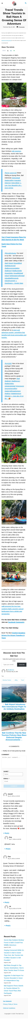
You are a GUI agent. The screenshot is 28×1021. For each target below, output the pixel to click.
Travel (22, 680)
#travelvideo (9, 273)
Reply (7, 833)
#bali (6, 263)
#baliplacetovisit (10, 266)
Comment (5, 754)
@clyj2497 (8, 363)
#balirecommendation (12, 268)
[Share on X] (7, 50)
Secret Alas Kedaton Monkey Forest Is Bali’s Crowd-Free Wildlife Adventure (14, 942)
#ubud (7, 276)
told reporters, (16, 151)
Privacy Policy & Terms (10, 1004)
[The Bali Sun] (14, 3)
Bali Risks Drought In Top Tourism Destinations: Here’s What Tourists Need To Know (14, 967)
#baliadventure (16, 393)
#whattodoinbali (10, 386)
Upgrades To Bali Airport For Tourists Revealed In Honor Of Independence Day (13, 978)
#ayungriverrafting (11, 388)
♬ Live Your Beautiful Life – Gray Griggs (13, 185)
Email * (6, 778)
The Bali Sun (11, 670)
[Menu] (2, 3)
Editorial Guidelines (9, 1008)
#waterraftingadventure (13, 391)
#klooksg (8, 396)
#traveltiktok (17, 263)
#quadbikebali (18, 273)
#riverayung (20, 386)
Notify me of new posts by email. (14, 751)
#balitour (8, 393)
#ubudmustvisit (10, 281)
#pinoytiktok (15, 183)
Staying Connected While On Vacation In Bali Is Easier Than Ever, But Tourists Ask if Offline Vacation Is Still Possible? (14, 955)
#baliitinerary (15, 381)
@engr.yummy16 (10, 173)
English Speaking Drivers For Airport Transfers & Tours (13, 635)
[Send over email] (13, 50)
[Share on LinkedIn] (10, 50)
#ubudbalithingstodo (11, 278)
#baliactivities (9, 383)
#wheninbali (16, 178)
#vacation (17, 180)
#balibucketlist (17, 271)
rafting (16, 680)
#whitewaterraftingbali (16, 276)
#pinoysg (8, 183)
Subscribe (22, 664)
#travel (10, 263)
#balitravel (8, 271)
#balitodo (8, 381)
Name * (6, 771)
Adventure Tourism (7, 680)
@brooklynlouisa (10, 253)
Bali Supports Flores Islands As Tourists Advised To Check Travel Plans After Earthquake (13, 989)
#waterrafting (9, 180)
